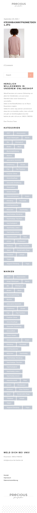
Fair (8, 169)
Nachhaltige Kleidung (14, 214)
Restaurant (21, 241)
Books (9, 147)
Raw (25, 237)
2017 (8, 133)
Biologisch (19, 142)
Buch (19, 147)
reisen (9, 241)
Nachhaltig (24, 210)
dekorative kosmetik (14, 160)
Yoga (27, 264)
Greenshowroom (13, 196)
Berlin (27, 138)
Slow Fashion (24, 246)
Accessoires (21, 133)
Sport (9, 250)
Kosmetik (23, 201)
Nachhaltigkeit (12, 223)
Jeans (27, 196)
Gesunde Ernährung (14, 183)
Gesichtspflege (12, 178)
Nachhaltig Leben (13, 228)
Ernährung (10, 164)
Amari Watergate (13, 138)
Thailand (10, 255)
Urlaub (21, 255)
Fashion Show (12, 173)
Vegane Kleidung (13, 264)
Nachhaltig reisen (13, 232)
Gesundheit (11, 187)
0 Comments (8, 65)
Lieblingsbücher (12, 205)
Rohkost (10, 246)
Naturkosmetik (12, 237)
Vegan (9, 259)
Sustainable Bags (23, 250)
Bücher (9, 156)
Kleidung (10, 201)
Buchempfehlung (13, 151)
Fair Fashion (20, 169)
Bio (8, 142)
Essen (23, 164)
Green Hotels (11, 192)
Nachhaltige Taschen (14, 219)
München (10, 210)
